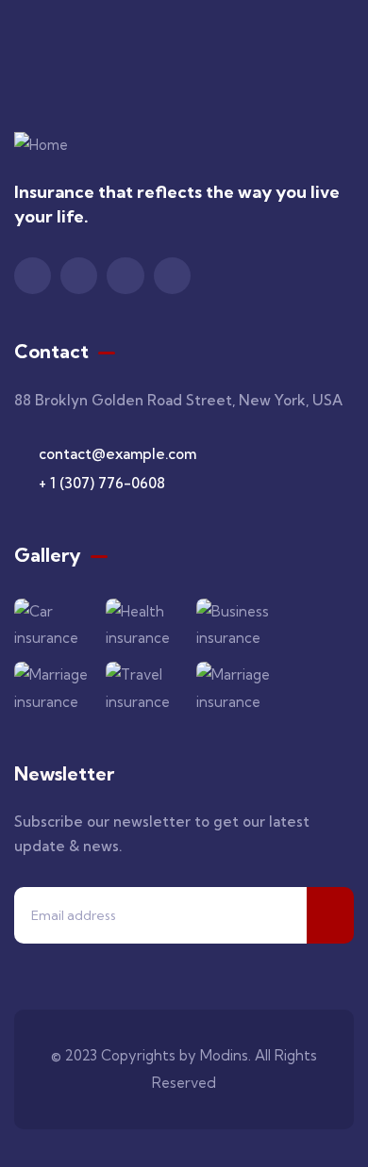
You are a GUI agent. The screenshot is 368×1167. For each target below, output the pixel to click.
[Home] (41, 145)
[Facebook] (78, 275)
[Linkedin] (172, 275)
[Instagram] (125, 275)
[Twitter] (32, 275)
